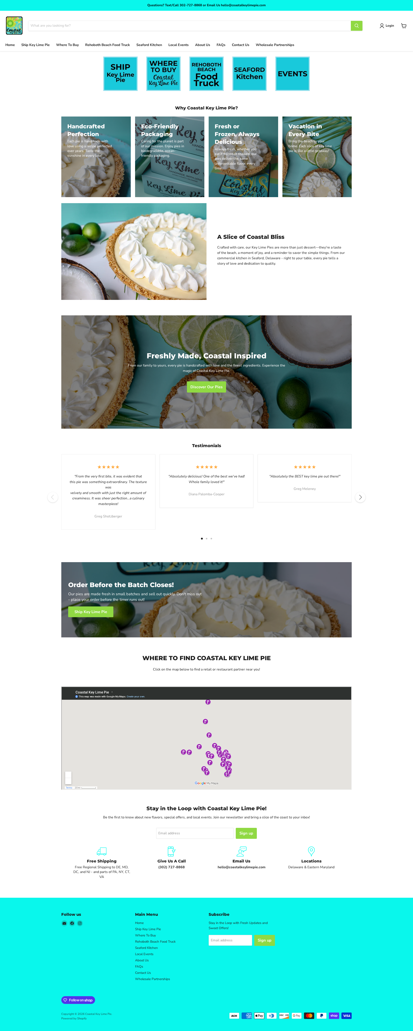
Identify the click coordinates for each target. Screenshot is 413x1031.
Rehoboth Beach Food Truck (107, 45)
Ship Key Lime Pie (35, 45)
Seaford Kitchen (149, 45)
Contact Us (240, 45)
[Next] (360, 497)
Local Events (178, 45)
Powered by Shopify (74, 1018)
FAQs (221, 45)
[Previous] (53, 497)
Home (10, 45)
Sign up (246, 833)
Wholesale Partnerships (275, 45)
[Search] (356, 26)
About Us (202, 45)
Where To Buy (67, 45)
